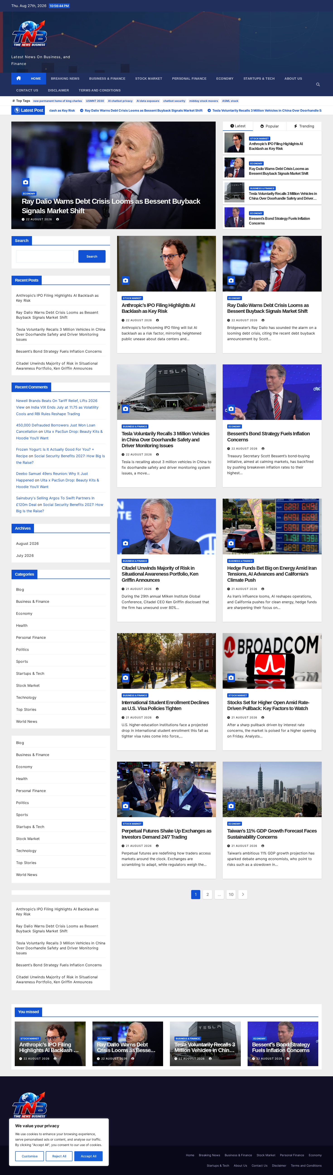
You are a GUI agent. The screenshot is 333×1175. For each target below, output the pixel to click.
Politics (22, 649)
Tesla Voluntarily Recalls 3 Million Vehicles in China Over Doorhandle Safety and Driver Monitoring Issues (283, 198)
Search (22, 240)
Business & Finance (107, 78)
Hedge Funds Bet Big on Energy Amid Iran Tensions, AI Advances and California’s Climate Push (271, 574)
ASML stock (230, 101)
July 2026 (25, 555)
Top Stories (26, 709)
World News (26, 721)
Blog (20, 589)
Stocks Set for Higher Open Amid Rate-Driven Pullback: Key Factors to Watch (268, 705)
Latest (240, 126)
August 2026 (27, 543)
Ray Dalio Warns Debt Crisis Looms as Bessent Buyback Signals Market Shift (268, 308)
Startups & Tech (259, 78)
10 (231, 894)
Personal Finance (189, 78)
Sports (22, 661)
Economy (225, 78)
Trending (306, 126)
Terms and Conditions (100, 90)
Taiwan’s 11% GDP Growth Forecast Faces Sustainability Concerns (271, 834)
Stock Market (148, 78)
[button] (318, 84)
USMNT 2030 (95, 101)
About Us (293, 78)
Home (36, 78)
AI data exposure (148, 101)
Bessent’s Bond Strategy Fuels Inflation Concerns (59, 351)
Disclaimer (58, 90)
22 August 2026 (39, 219)
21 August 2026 (139, 589)
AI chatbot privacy (120, 101)
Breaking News (65, 78)
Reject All (59, 1156)
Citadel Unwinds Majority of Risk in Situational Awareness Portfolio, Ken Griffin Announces (160, 574)
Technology (26, 697)
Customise (30, 1156)
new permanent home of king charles (57, 101)
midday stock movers (203, 101)
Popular (272, 126)
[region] (59, 1142)
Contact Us (27, 90)
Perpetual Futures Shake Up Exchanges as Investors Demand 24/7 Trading (166, 834)
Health (21, 625)
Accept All (88, 1156)
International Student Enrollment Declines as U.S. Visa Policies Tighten (165, 705)
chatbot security (174, 101)
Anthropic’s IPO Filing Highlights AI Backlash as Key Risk (158, 308)
